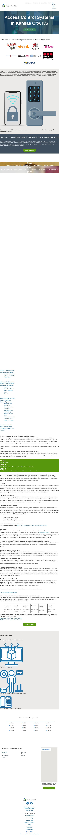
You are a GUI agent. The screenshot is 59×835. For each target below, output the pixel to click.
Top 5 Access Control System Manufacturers (11, 618)
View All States (49, 788)
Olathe (22, 753)
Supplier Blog (29, 820)
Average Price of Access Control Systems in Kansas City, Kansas (9, 418)
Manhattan (4, 753)
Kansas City (4, 752)
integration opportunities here (16, 524)
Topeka (23, 755)
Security (6, 387)
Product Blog (29, 818)
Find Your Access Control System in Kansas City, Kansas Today (9, 375)
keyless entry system (44, 532)
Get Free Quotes (29, 29)
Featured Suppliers (29, 822)
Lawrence (23, 752)
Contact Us (29, 827)
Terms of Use (29, 831)
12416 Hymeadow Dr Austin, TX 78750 (29, 807)
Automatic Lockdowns (9, 388)
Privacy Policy (29, 829)
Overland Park (5, 755)
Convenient (6, 393)
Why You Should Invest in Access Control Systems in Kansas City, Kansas (7, 383)
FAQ (29, 824)
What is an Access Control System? (8, 592)
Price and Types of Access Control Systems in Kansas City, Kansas (7, 400)
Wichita (3, 757)
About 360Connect (29, 815)
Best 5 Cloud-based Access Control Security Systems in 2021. (32, 525)
